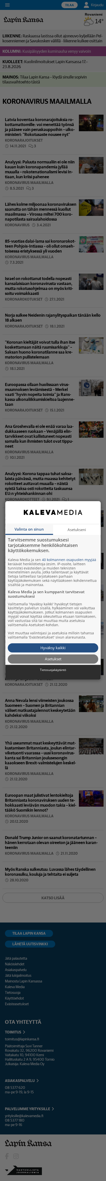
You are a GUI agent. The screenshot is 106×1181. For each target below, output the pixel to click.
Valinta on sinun (29, 529)
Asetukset (53, 658)
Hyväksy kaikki (53, 647)
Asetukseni (77, 529)
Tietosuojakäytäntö (53, 670)
